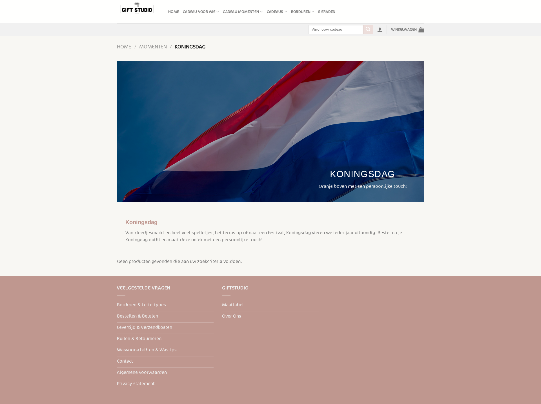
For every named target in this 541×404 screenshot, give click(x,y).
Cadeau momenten (241, 12)
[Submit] (368, 29)
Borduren (301, 12)
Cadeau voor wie (199, 12)
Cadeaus (275, 12)
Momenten (153, 47)
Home (173, 12)
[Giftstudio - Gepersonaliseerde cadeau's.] (138, 11)
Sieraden (326, 12)
